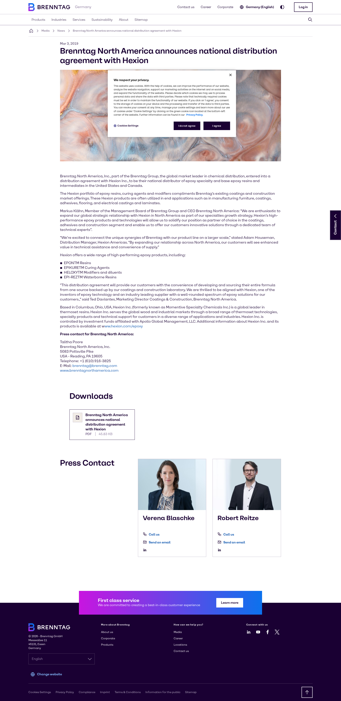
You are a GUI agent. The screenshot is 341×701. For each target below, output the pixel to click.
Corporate (225, 7)
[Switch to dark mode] (282, 7)
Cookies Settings (128, 125)
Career (206, 7)
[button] (303, 7)
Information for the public (162, 692)
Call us (154, 534)
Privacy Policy (65, 692)
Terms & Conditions (128, 692)
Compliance (87, 692)
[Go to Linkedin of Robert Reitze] (220, 550)
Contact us (185, 7)
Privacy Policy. (194, 114)
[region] (172, 103)
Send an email (159, 542)
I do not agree (187, 125)
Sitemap (191, 692)
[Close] (230, 75)
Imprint (105, 692)
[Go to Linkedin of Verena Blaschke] (146, 550)
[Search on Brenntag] (310, 19)
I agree (216, 125)
